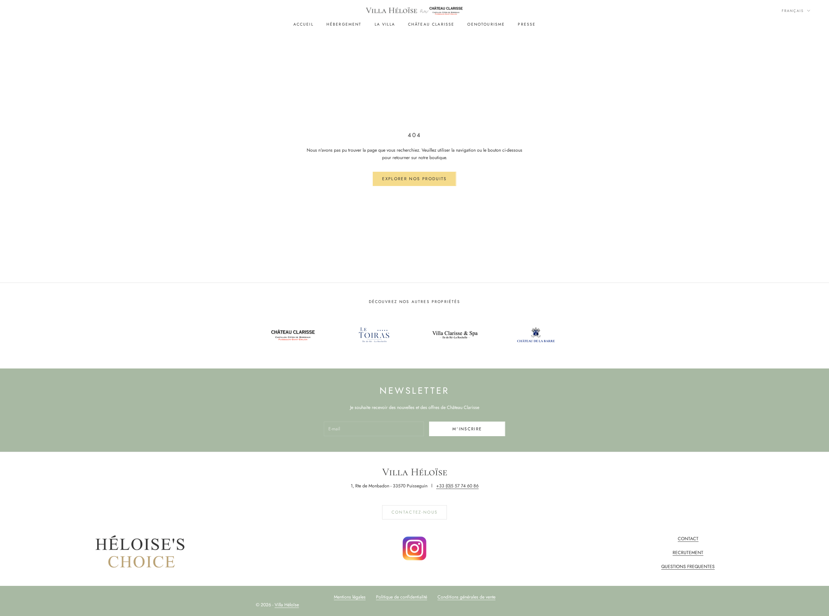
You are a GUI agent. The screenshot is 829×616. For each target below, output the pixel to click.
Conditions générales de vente (466, 597)
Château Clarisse (431, 24)
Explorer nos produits (414, 179)
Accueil (303, 24)
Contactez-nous (415, 512)
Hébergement (344, 24)
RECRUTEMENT (688, 552)
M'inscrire (467, 429)
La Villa (385, 24)
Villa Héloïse (287, 604)
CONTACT (688, 538)
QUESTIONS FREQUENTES (688, 566)
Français (793, 10)
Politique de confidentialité (401, 597)
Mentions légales (350, 597)
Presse (527, 24)
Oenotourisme (486, 24)
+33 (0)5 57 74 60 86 (457, 485)
